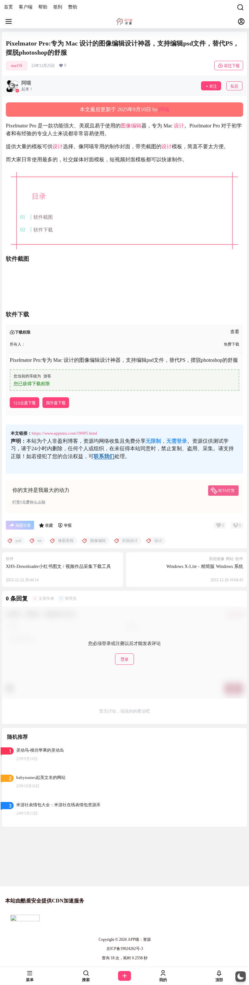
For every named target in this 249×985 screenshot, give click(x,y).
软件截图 (43, 217)
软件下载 (43, 229)
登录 (124, 659)
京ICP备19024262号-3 (124, 948)
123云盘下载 (24, 403)
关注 (213, 86)
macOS (16, 65)
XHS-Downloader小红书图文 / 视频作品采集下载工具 (58, 566)
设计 (179, 125)
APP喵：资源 (139, 939)
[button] (240, 976)
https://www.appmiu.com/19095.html (64, 433)
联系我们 (104, 456)
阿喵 (164, 109)
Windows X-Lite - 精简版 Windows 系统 (204, 566)
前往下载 (232, 65)
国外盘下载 (55, 403)
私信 (234, 86)
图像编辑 (131, 125)
